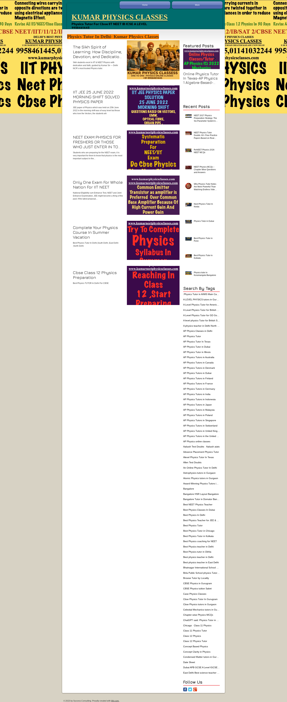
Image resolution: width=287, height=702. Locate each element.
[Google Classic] (195, 689)
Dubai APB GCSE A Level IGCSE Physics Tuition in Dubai (201, 667)
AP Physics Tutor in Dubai (196, 346)
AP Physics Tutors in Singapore (199, 420)
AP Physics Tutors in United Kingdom (201, 431)
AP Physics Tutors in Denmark (199, 368)
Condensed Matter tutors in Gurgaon (201, 657)
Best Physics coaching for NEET (200, 541)
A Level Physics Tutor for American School (201, 304)
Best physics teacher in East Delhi (201, 562)
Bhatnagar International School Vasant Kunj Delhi (201, 567)
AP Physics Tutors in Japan (197, 404)
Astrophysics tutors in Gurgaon (199, 473)
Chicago (187, 625)
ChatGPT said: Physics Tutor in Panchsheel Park (201, 620)
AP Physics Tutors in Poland (198, 415)
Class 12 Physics (192, 636)
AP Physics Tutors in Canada (198, 362)
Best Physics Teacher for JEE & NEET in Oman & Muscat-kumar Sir (201, 520)
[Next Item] (214, 59)
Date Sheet (189, 662)
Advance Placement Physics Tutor (201, 452)
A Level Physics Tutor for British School (201, 310)
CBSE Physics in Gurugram (197, 583)
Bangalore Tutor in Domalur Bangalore (201, 499)
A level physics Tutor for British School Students (201, 320)
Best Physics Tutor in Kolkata (198, 536)
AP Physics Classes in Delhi (197, 331)
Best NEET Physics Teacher (197, 504)
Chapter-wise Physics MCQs (198, 614)
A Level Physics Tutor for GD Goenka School (201, 315)
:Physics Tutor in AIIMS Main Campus (201, 294)
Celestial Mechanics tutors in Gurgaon (201, 609)
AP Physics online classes (196, 441)
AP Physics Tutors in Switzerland (200, 425)
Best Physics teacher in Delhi (198, 546)
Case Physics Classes (194, 594)
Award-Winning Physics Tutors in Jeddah (201, 483)
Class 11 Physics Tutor (195, 630)
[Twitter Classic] (190, 689)
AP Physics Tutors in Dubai (197, 373)
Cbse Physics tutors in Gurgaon (199, 604)
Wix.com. (115, 701)
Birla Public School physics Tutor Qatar (201, 573)
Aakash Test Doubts (193, 446)
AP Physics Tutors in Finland (198, 378)
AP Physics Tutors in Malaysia (199, 409)
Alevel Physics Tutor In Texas (198, 457)
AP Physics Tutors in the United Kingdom (201, 436)
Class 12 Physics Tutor (195, 641)
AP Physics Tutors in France (198, 383)
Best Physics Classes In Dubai (199, 509)
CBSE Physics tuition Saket (197, 588)
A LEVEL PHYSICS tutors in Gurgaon (201, 299)
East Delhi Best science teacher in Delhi (201, 672)
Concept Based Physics (195, 646)
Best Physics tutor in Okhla (197, 551)
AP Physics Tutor (192, 336)
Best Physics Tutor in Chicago (198, 530)
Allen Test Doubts (192, 462)
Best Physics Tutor (193, 525)
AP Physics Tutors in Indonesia (199, 399)
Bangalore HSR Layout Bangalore (201, 494)
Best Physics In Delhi (194, 515)
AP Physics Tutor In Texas (196, 341)
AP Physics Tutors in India (196, 394)
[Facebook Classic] (185, 689)
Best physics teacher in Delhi (198, 557)
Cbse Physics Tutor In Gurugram (200, 599)
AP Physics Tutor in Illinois (197, 352)
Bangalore (188, 488)
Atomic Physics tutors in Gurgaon (200, 478)
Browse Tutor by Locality (196, 578)
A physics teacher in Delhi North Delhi (201, 325)
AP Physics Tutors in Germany (199, 389)
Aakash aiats (213, 446)
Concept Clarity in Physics (196, 651)
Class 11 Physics (202, 625)
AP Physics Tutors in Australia (198, 357)
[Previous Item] (188, 59)
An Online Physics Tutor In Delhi (200, 467)
